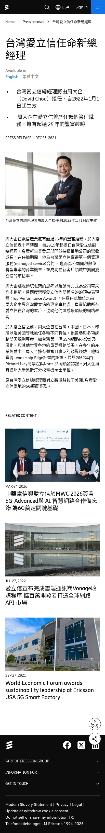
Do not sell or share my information (36, 817)
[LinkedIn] (95, 745)
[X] (81, 745)
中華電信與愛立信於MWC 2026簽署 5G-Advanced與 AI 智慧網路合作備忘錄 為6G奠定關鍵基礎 (51, 501)
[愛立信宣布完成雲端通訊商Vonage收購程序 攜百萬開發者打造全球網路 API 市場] (52, 549)
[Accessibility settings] (95, 724)
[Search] (46, 7)
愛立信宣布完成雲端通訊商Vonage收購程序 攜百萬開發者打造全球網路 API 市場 (51, 595)
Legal (77, 804)
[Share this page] (95, 739)
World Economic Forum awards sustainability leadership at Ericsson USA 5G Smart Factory (49, 690)
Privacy (62, 804)
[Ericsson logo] (6, 7)
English (11, 76)
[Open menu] (98, 7)
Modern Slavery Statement (28, 804)
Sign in (81, 7)
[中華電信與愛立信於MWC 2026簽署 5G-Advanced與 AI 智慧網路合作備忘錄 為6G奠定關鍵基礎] (52, 455)
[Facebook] (67, 745)
